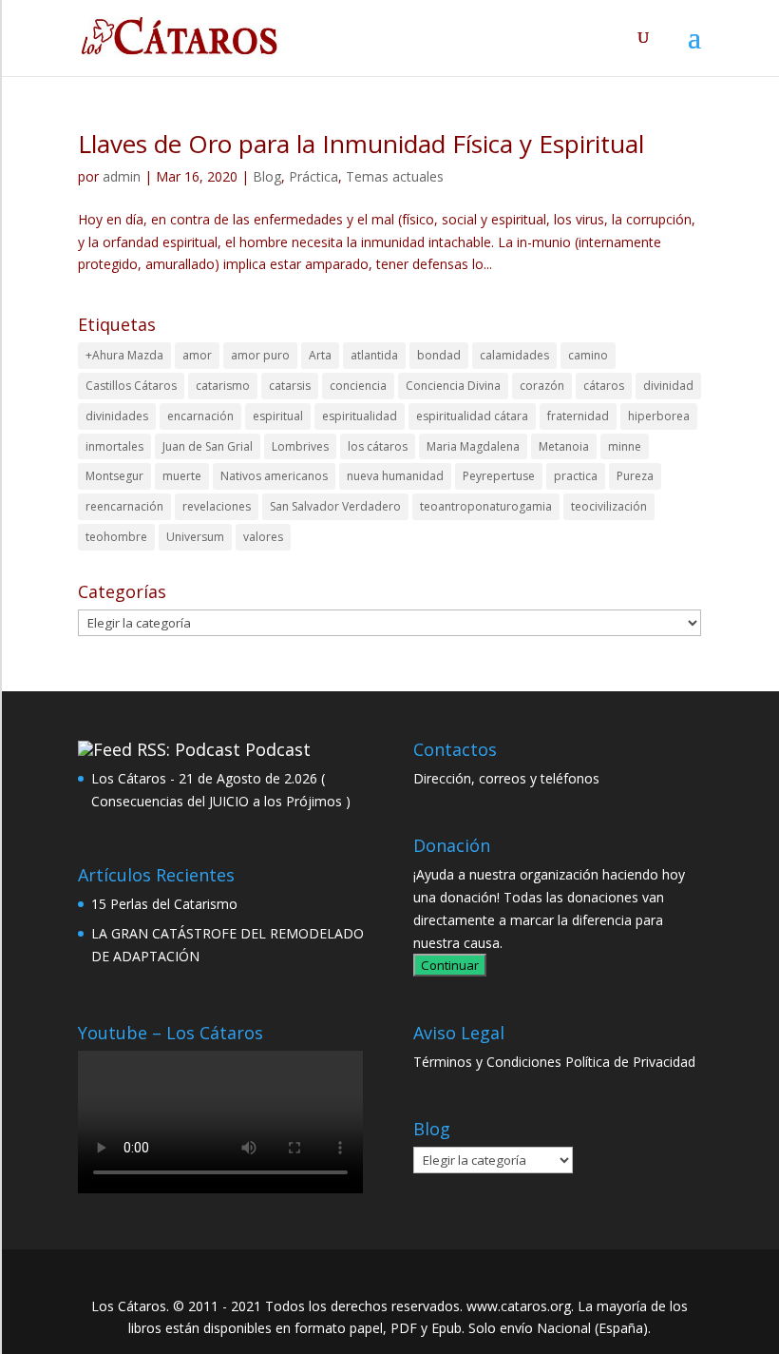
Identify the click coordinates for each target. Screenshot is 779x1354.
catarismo (223, 385)
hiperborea (659, 416)
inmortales (114, 446)
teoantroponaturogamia (486, 506)
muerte (181, 476)
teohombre (116, 537)
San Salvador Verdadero (335, 506)
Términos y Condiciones (487, 1062)
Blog (267, 176)
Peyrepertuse (499, 476)
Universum (195, 537)
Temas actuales (395, 176)
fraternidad (578, 416)
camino (588, 355)
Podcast (278, 749)
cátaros (603, 385)
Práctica (313, 176)
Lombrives (300, 446)
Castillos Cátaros (131, 385)
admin (122, 176)
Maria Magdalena (473, 446)
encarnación (200, 416)
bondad (439, 355)
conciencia (358, 385)
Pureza (635, 476)
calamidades (514, 355)
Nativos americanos (274, 476)
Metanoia (564, 446)
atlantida (374, 355)
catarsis (290, 385)
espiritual (278, 416)
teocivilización (609, 506)
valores (263, 537)
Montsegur (114, 476)
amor (197, 355)
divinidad (668, 385)
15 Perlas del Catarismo (164, 904)
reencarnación (124, 506)
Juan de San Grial (207, 446)
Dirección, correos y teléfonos (506, 778)
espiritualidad (359, 416)
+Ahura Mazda (124, 355)
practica (576, 476)
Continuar (450, 965)
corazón (542, 385)
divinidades (117, 416)
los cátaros (378, 446)
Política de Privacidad (630, 1062)
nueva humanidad (395, 476)
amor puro (260, 355)
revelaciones (216, 506)
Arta (320, 355)
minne (624, 446)
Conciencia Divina (453, 385)
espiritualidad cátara (472, 416)
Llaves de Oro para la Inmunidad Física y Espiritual (361, 143)
